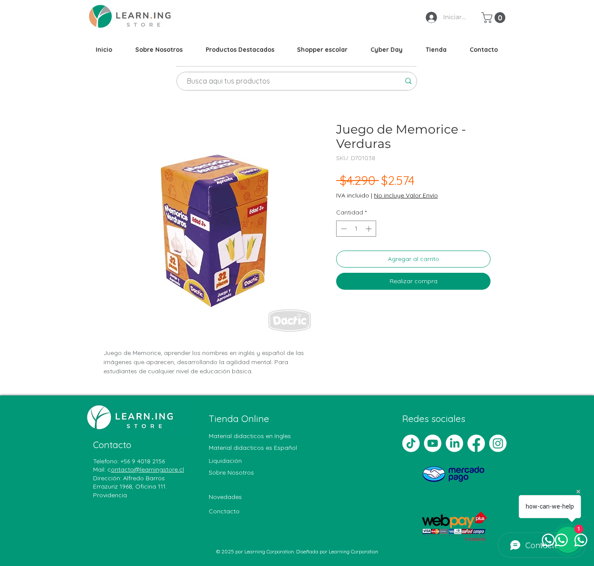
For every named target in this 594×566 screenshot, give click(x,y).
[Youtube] (432, 443)
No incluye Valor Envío (406, 195)
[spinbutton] (356, 228)
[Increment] (369, 228)
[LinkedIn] (454, 443)
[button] (494, 17)
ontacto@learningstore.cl (147, 469)
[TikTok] (411, 443)
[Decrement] (342, 228)
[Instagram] (498, 443)
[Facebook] (476, 443)
